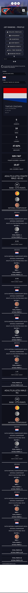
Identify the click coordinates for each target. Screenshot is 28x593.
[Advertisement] (14, 579)
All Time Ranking (15, 50)
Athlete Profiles (15, 32)
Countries (15, 39)
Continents (15, 42)
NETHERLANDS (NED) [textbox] (8, 73)
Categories (15, 35)
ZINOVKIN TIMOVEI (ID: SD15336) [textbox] (11, 82)
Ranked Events (15, 46)
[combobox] (14, 74)
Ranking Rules (15, 53)
